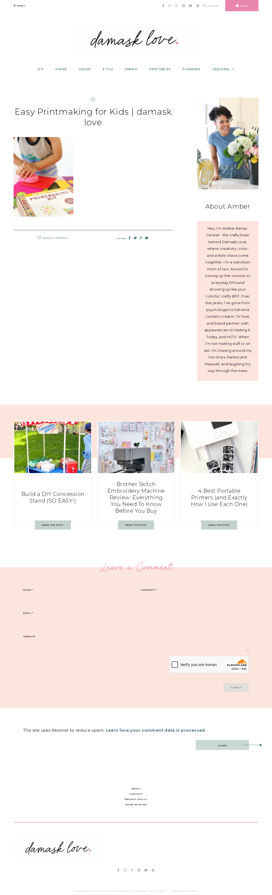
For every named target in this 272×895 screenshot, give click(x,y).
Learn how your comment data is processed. (156, 730)
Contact (136, 794)
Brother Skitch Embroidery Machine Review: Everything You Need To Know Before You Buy (136, 497)
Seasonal (221, 69)
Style (108, 69)
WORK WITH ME (136, 804)
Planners (191, 69)
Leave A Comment (54, 238)
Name (28, 590)
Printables (160, 69)
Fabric (131, 69)
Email (28, 613)
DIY (41, 69)
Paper (61, 69)
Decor (85, 69)
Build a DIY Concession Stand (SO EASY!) (52, 497)
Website (29, 636)
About (136, 788)
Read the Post (52, 525)
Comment (148, 590)
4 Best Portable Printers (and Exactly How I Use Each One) (219, 497)
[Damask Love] (59, 857)
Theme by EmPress (184, 891)
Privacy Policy (136, 799)
